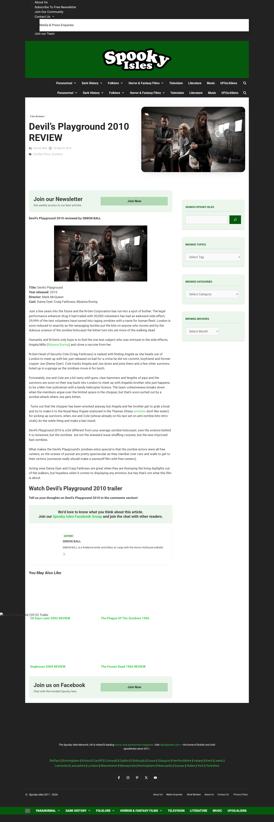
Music (217, 810)
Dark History (76, 810)
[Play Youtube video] (137, 411)
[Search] (235, 219)
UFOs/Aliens (237, 810)
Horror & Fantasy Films (139, 810)
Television (176, 810)
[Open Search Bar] (244, 83)
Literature (198, 810)
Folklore (103, 810)
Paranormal (46, 810)
